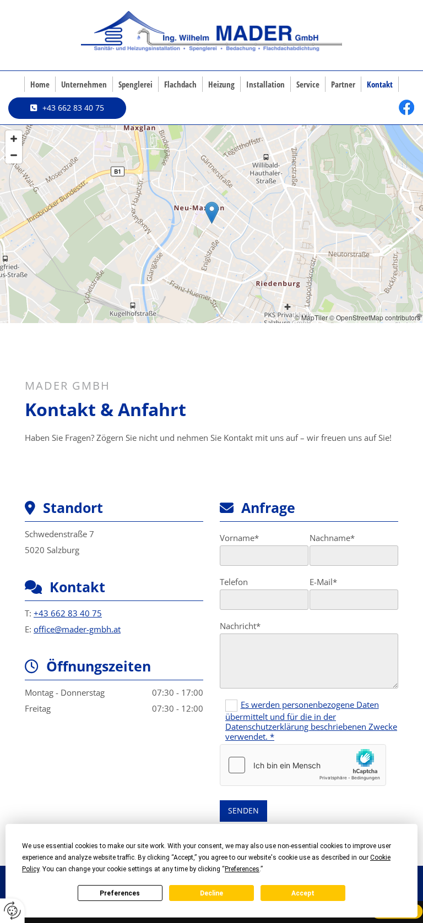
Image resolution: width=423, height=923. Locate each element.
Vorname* (239, 538)
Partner (343, 84)
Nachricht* (240, 626)
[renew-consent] (12, 910)
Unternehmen (84, 84)
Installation (265, 84)
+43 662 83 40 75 (68, 613)
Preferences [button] (242, 869)
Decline (211, 893)
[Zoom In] (14, 138)
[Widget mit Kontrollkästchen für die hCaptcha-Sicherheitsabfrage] (303, 765)
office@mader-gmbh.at (77, 629)
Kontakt (380, 84)
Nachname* (332, 538)
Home (40, 84)
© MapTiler (311, 317)
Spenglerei (135, 84)
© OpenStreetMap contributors (374, 317)
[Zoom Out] (14, 155)
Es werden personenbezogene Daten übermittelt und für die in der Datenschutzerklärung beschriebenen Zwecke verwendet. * (311, 720)
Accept (302, 893)
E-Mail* (323, 582)
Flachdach (180, 84)
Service (307, 84)
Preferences (120, 893)
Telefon (234, 582)
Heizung (221, 84)
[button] (67, 107)
